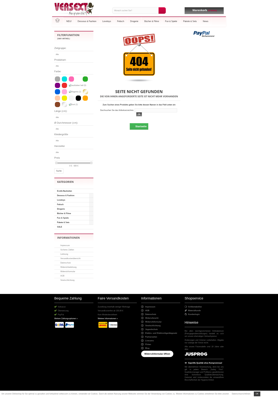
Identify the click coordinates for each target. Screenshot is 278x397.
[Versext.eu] (81, 9)
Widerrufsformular (67, 271)
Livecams (148, 341)
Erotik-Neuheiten (64, 191)
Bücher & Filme (64, 213)
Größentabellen (194, 307)
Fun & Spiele (63, 218)
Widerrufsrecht (150, 318)
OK (257, 394)
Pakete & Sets (63, 222)
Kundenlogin (193, 314)
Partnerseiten (150, 337)
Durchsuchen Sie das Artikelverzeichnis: (117, 110)
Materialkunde (194, 310)
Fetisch (60, 204)
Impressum (65, 245)
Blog (146, 348)
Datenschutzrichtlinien (241, 394)
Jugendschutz (150, 329)
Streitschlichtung (67, 280)
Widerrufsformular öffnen (157, 354)
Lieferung (64, 254)
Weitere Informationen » (108, 318)
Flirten (147, 344)
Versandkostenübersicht (70, 258)
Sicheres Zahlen (67, 250)
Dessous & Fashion (65, 195)
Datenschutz (65, 263)
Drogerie (61, 209)
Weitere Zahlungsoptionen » (66, 318)
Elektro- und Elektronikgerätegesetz (160, 333)
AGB (62, 276)
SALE (59, 227)
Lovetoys (61, 200)
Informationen (68, 237)
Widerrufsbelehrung (68, 267)
